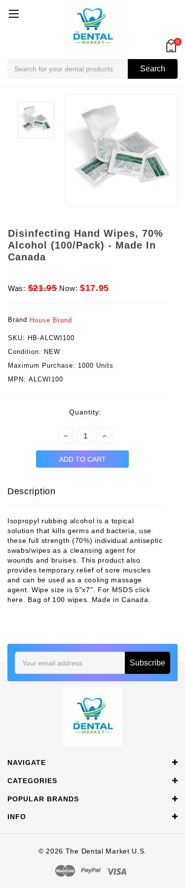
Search (152, 68)
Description (31, 491)
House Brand (51, 320)
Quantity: (85, 412)
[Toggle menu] (13, 13)
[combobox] (92, 69)
